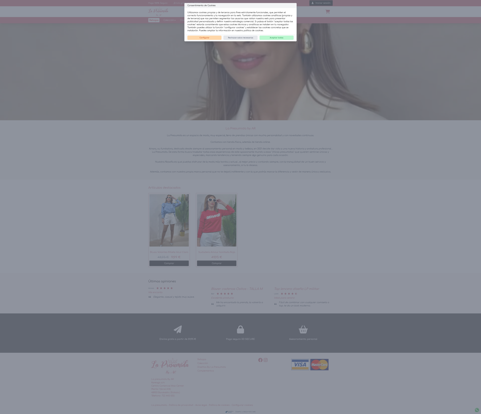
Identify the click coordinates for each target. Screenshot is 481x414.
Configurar (204, 38)
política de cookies (253, 30)
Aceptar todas (276, 38)
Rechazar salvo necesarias (240, 38)
